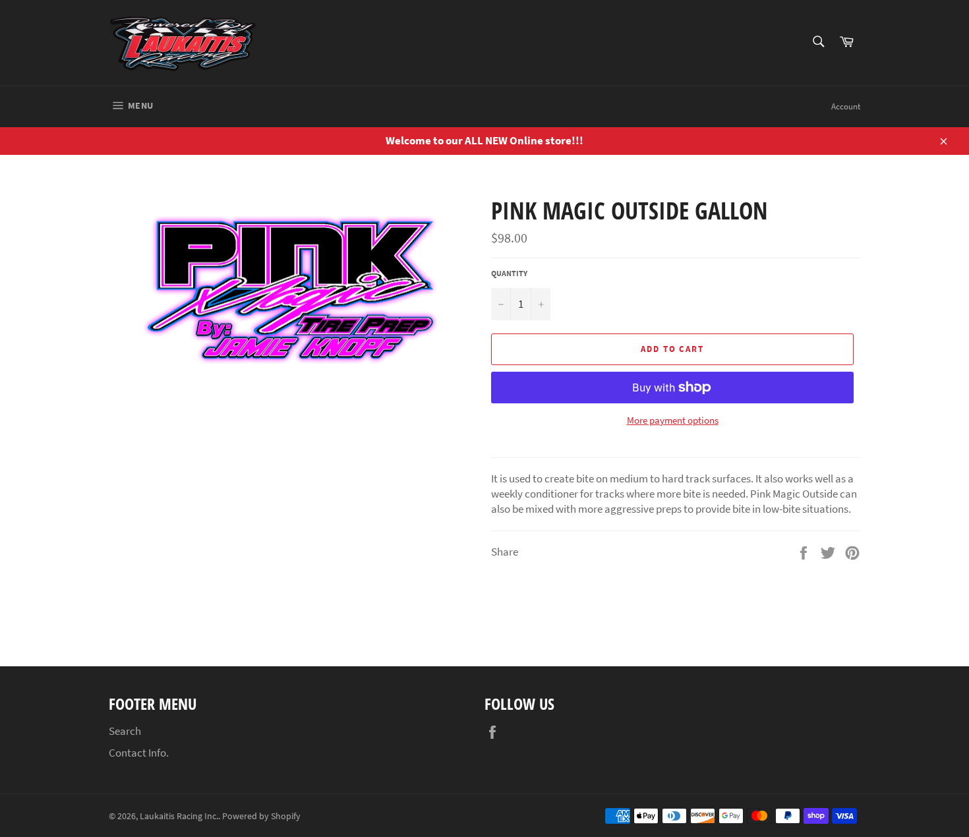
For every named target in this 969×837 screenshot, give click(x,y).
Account (845, 106)
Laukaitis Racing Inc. (179, 816)
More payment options (673, 420)
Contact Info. (139, 752)
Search (125, 731)
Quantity (509, 273)
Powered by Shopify (261, 816)
